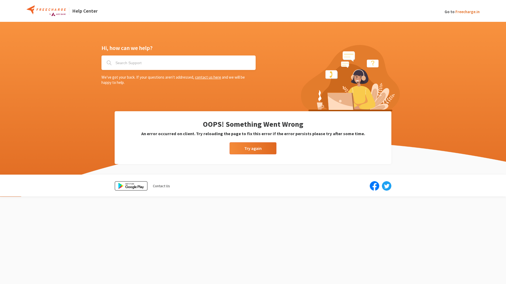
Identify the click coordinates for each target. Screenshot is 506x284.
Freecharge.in (467, 11)
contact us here (208, 77)
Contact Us (161, 186)
